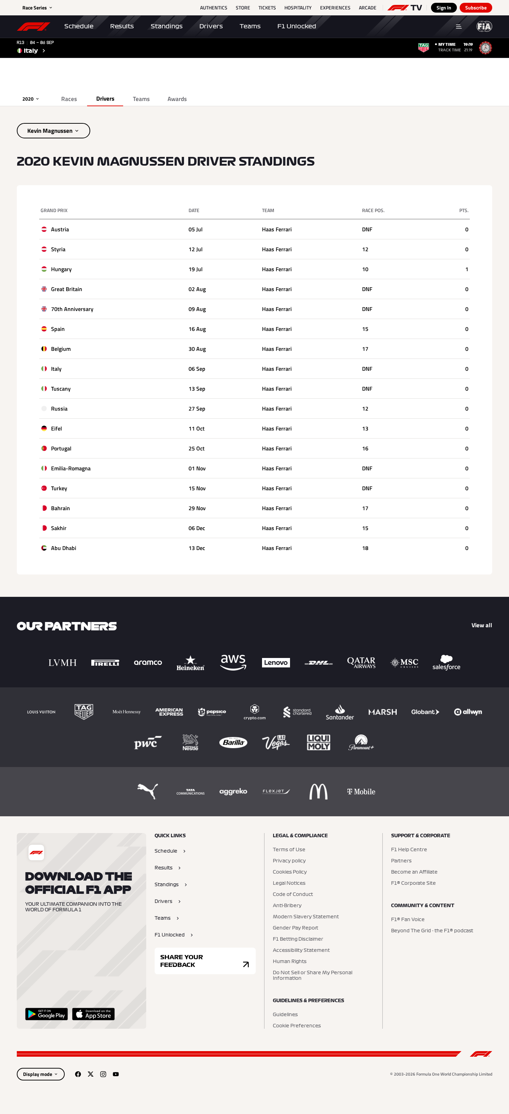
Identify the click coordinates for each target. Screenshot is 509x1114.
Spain (58, 329)
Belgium (61, 349)
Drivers (211, 26)
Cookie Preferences (297, 1026)
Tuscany (61, 388)
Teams (250, 26)
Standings (167, 26)
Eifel (56, 428)
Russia (59, 408)
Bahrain (60, 508)
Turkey (59, 488)
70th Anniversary (72, 309)
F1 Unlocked (296, 26)
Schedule (78, 26)
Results (122, 26)
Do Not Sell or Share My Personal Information (312, 976)
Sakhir (58, 528)
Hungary (61, 269)
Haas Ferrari (277, 229)
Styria (58, 249)
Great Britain (66, 289)
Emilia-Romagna (71, 468)
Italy (56, 368)
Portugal (61, 448)
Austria (60, 229)
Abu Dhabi (63, 548)
